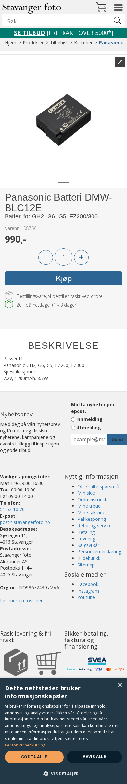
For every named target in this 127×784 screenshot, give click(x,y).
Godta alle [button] (34, 757)
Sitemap (86, 565)
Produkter (33, 42)
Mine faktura (91, 512)
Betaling (86, 532)
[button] (63, 773)
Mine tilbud (89, 506)
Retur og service (95, 525)
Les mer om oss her (21, 600)
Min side (86, 493)
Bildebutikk (89, 558)
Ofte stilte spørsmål (98, 486)
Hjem (10, 42)
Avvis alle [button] (94, 756)
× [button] (119, 685)
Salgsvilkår (88, 545)
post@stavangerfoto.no (25, 522)
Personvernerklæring (99, 552)
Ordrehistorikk (92, 499)
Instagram (88, 591)
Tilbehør (58, 42)
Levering (86, 538)
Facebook (88, 584)
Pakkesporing (92, 519)
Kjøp (64, 278)
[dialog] (63, 731)
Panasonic (111, 42)
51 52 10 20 (12, 509)
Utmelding (88, 427)
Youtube (86, 597)
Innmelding (89, 419)
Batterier (83, 42)
